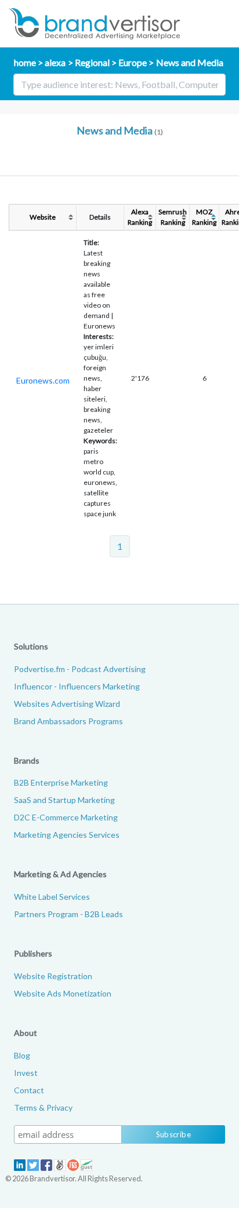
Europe (132, 62)
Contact (29, 1090)
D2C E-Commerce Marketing (66, 817)
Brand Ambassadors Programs (68, 721)
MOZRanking (204, 217)
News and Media (189, 62)
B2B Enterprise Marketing (61, 782)
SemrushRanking (172, 217)
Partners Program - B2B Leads (68, 914)
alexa (55, 62)
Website (43, 217)
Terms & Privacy (43, 1107)
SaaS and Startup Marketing (64, 800)
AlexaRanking (140, 217)
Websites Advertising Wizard (67, 704)
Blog (22, 1055)
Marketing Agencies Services (66, 835)
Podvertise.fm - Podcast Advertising (80, 669)
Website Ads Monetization (62, 993)
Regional (92, 62)
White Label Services (52, 897)
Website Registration (53, 976)
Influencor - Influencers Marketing (77, 686)
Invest (26, 1073)
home (25, 62)
